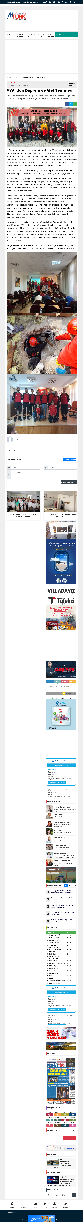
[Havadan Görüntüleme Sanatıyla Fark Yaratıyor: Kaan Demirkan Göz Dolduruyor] (53, 1162)
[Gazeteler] (66, 2)
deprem (35, 150)
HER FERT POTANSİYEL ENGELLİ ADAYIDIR (63, 864)
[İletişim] (54, 2)
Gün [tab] (66, 885)
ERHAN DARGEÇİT (61, 845)
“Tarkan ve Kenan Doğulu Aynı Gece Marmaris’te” (59, 921)
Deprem (69, 153)
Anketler (65, 1207)
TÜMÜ (73, 802)
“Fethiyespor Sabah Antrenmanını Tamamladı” (61, 913)
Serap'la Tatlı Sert (61, 822)
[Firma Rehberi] (59, 2)
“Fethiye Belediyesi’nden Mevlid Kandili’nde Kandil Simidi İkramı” (60, 892)
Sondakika (23, 1207)
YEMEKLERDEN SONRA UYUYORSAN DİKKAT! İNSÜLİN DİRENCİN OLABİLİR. (64, 856)
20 (53, 150)
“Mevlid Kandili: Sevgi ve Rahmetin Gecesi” (65, 810)
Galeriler (35, 1207)
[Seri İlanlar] (62, 2)
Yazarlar (55, 1207)
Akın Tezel (58, 815)
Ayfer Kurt (58, 830)
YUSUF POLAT (59, 838)
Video (45, 1207)
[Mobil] (46, 2)
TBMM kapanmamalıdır (61, 848)
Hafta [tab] (70, 885)
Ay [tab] (75, 885)
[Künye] (70, 2)
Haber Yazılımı (56, 1220)
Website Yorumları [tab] (70, 460)
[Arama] (50, 2)
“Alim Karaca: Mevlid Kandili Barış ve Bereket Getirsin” (60, 906)
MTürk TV (72, 1212)
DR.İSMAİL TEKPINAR (62, 861)
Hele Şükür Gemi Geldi (61, 817)
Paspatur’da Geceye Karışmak (64, 832)
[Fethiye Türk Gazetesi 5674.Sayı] (61, 1081)
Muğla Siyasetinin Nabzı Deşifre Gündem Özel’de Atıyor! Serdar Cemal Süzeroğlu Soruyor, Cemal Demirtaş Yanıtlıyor (61, 1181)
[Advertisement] (39, 25)
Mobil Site (12, 1207)
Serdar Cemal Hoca (62, 807)
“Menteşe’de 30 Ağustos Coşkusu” (61, 899)
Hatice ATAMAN (60, 853)
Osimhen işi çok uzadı (61, 840)
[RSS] (74, 2)
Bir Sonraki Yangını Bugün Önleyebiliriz (62, 826)
